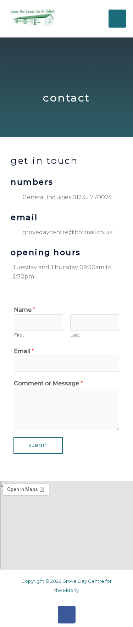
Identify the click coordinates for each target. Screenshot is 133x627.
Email (24, 351)
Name (24, 309)
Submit (38, 445)
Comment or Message (48, 383)
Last (75, 335)
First (19, 335)
